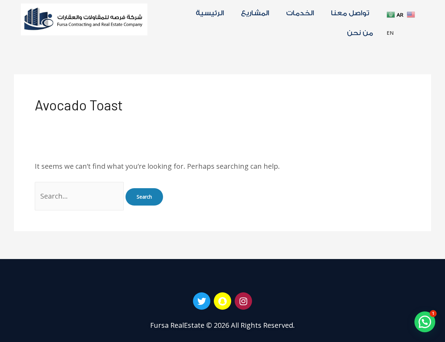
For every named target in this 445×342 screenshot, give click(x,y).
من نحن (360, 33)
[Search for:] (80, 196)
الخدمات (300, 13)
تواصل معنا (350, 13)
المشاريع (255, 13)
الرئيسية (210, 13)
